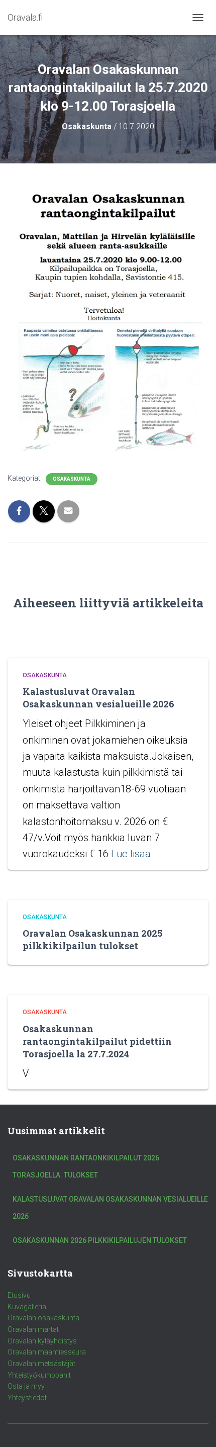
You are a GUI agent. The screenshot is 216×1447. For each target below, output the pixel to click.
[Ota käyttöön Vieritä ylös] (196, 1426)
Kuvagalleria (27, 1307)
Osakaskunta (71, 479)
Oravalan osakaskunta (43, 1318)
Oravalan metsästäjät (41, 1364)
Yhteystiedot (27, 1398)
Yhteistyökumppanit (39, 1375)
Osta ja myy (26, 1386)
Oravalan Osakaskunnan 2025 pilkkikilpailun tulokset (92, 939)
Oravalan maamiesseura (47, 1352)
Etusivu (19, 1295)
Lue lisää (131, 854)
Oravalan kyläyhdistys (42, 1341)
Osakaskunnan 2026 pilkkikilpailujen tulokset (100, 1240)
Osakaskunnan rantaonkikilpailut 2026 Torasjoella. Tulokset (86, 1166)
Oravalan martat (33, 1329)
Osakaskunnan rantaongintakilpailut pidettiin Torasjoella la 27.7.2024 (97, 1041)
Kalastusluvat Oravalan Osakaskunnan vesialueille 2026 (98, 697)
